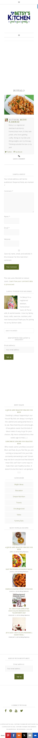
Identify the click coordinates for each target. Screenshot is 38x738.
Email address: (9, 345)
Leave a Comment (19, 159)
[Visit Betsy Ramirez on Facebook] (6, 711)
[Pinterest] (8, 735)
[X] (24, 735)
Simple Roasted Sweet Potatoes (19, 589)
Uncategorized (19, 509)
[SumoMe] (35, 735)
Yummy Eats (19, 521)
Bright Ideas (19, 484)
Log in (29, 729)
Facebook (18, 152)
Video (19, 515)
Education (19, 490)
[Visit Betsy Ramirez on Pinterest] (10, 711)
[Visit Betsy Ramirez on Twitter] (21, 711)
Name (7, 216)
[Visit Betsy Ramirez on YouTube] (16, 711)
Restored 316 (33, 724)
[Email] (30, 735)
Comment (8, 191)
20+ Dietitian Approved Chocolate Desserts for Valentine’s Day (19, 611)
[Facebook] (13, 735)
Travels (19, 502)
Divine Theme (21, 727)
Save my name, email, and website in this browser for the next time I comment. (18, 257)
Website (7, 239)
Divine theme (19, 724)
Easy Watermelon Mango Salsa (19, 569)
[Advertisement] (19, 63)
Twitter (9, 152)
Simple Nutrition (19, 496)
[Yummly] (19, 735)
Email (7, 228)
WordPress (21, 729)
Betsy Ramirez (19, 17)
